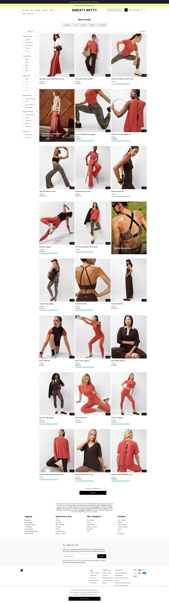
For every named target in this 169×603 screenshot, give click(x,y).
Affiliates (104, 583)
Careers (117, 580)
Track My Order (106, 573)
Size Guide (93, 578)
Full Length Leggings (30, 524)
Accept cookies (84, 599)
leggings (96, 507)
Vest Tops (58, 527)
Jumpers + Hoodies (61, 533)
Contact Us (105, 575)
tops (74, 505)
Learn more (92, 594)
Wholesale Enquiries (107, 578)
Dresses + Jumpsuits (92, 527)
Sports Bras (59, 522)
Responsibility (119, 575)
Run (93, 507)
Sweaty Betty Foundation (121, 578)
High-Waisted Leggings (31, 531)
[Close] (166, 590)
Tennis (119, 529)
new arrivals (30, 13)
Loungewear (121, 533)
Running (120, 522)
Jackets (83, 25)
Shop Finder (136, 10)
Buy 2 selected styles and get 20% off (84, 5)
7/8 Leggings (28, 527)
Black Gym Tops (60, 524)
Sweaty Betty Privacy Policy (78, 562)
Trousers (102, 25)
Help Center (93, 575)
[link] (84, 11)
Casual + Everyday (122, 527)
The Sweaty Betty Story (121, 573)
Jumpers (92, 25)
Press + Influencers (107, 580)
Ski (118, 531)
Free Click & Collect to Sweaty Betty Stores (84, 1)
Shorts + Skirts (90, 520)
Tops (75, 25)
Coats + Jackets (91, 524)
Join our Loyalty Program (122, 585)
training (104, 505)
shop (23, 13)
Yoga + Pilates (121, 520)
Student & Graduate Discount (123, 583)
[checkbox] (30, 40)
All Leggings (28, 520)
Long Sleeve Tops (60, 531)
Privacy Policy (95, 560)
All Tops (58, 520)
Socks (88, 531)
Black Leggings (29, 522)
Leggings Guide (29, 533)
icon (75, 508)
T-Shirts (58, 529)
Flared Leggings (29, 529)
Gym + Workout (122, 524)
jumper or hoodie (86, 508)
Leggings (66, 25)
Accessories (90, 529)
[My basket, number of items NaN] (145, 10)
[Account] (141, 10)
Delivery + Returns (95, 573)
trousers (81, 510)
